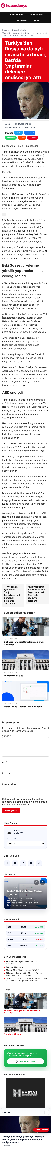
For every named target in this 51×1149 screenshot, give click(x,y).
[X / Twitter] (15, 863)
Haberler (6, 30)
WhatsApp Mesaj (25, 1061)
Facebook (30, 133)
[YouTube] (31, 863)
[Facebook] (7, 863)
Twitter (18, 133)
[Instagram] (23, 863)
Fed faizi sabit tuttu (14, 967)
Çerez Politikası (19, 20)
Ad (4, 762)
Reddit (22, 138)
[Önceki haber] (36, 882)
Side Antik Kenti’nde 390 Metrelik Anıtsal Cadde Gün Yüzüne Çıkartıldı (24, 974)
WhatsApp (11, 138)
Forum (36, 20)
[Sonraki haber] (42, 882)
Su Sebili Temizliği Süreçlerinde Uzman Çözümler (23, 962)
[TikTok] (39, 863)
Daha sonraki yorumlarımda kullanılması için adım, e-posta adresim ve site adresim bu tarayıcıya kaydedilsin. (25, 802)
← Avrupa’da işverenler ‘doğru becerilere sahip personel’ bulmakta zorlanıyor (12, 595)
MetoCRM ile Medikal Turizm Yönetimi (22, 970)
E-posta (7, 773)
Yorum (6, 736)
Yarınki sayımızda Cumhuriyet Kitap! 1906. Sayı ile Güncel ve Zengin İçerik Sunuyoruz (26, 979)
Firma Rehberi (36, 14)
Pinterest (32, 138)
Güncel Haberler (16, 14)
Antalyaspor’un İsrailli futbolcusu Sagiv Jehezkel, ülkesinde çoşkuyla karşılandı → (37, 593)
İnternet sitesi (9, 784)
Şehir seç (12, 838)
